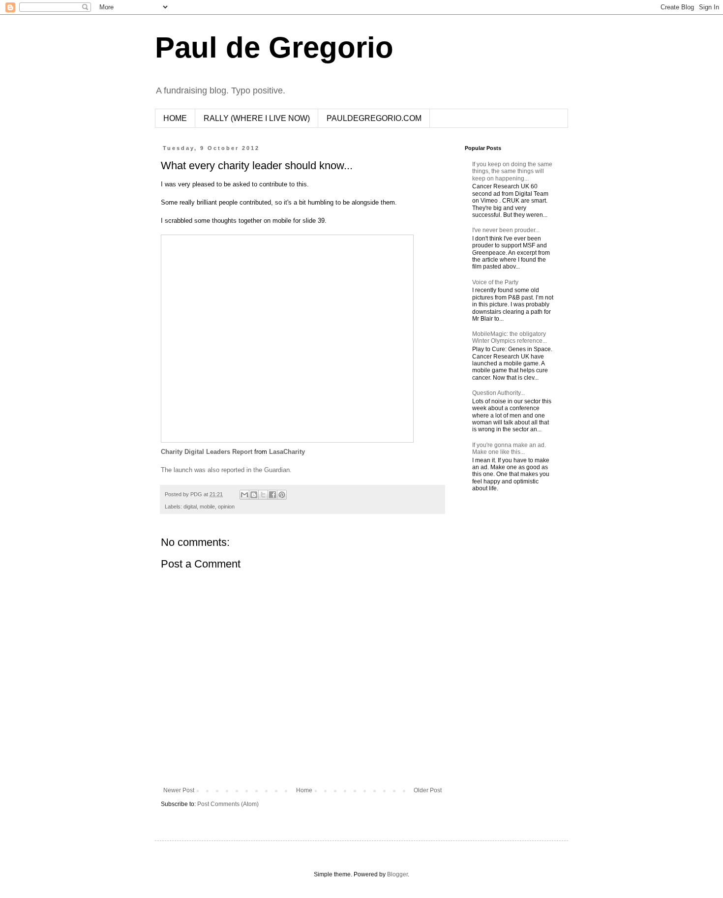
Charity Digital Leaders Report (206, 451)
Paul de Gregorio (274, 47)
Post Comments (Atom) (228, 804)
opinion (226, 506)
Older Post (428, 790)
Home (304, 790)
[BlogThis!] (254, 495)
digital (190, 506)
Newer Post (178, 790)
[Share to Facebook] (272, 495)
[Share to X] (263, 495)
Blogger (397, 874)
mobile (207, 506)
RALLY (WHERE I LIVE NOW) (257, 118)
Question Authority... (498, 392)
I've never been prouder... (506, 230)
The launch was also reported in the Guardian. (226, 470)
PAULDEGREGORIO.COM (374, 118)
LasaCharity (287, 451)
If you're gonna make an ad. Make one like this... (509, 448)
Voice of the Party (495, 282)
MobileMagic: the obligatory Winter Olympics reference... (509, 337)
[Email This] (244, 495)
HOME (175, 118)
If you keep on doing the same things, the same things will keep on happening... (512, 171)
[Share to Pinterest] (282, 495)
